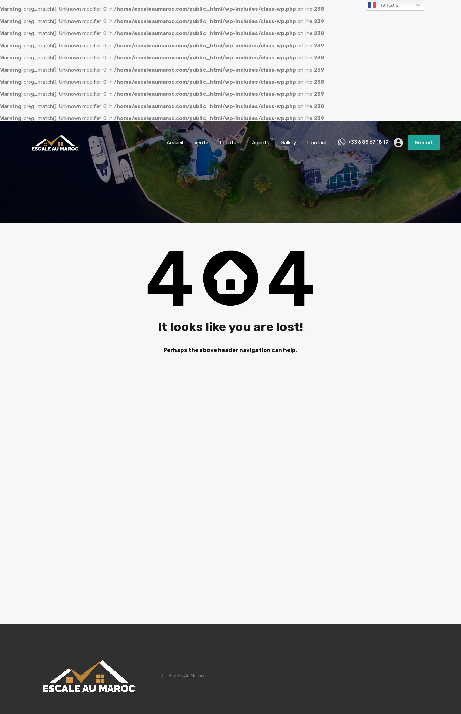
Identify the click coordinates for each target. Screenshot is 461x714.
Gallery (288, 143)
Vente (201, 143)
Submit (424, 143)
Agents (260, 143)
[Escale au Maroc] (55, 154)
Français (387, 5)
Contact (317, 143)
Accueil (175, 143)
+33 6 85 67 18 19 (368, 142)
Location (230, 143)
